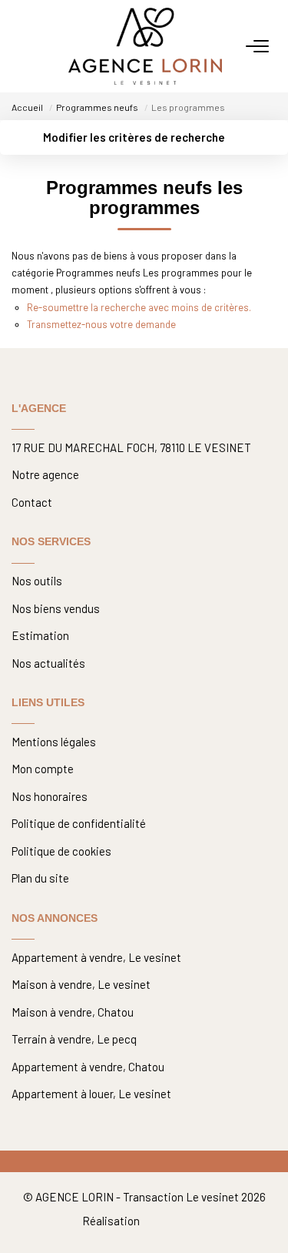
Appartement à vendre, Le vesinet (96, 957)
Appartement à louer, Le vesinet (91, 1094)
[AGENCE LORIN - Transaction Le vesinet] (145, 46)
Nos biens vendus (56, 608)
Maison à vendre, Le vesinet (81, 984)
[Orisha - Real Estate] (174, 1221)
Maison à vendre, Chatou (73, 1012)
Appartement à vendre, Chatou (88, 1067)
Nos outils (37, 581)
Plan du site (40, 878)
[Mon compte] (20, 45)
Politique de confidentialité (79, 823)
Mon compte (43, 769)
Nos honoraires (50, 796)
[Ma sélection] (39, 45)
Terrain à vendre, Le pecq (74, 1039)
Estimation (40, 635)
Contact (32, 502)
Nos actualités (48, 663)
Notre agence (45, 474)
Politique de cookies (61, 851)
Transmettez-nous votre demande (101, 324)
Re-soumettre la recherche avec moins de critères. (139, 307)
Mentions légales (54, 742)
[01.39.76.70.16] (266, 1216)
